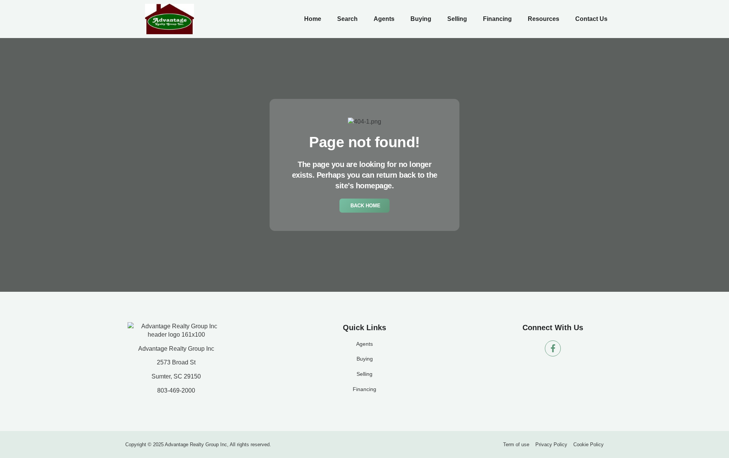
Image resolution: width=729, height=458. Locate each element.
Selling (457, 19)
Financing (497, 19)
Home (312, 19)
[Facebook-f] (553, 348)
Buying (420, 19)
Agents (384, 19)
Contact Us (591, 19)
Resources (543, 19)
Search (347, 19)
